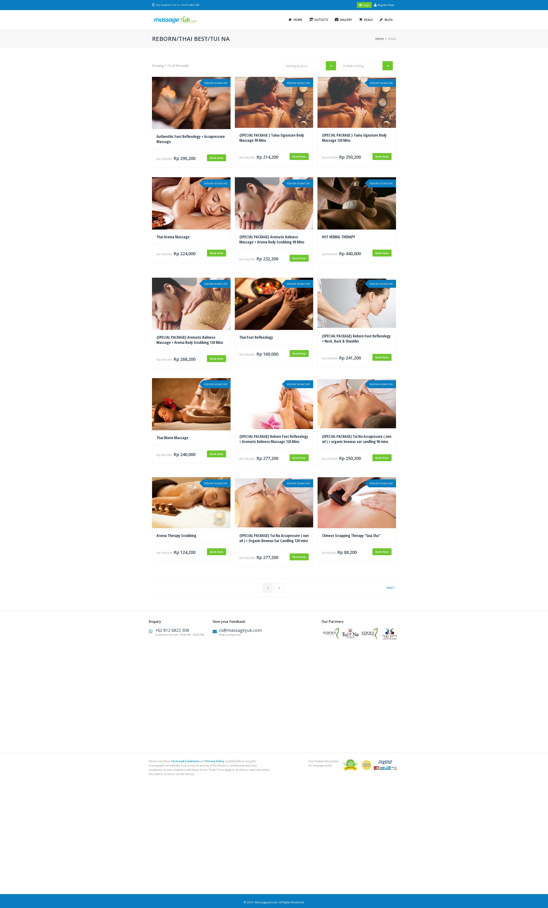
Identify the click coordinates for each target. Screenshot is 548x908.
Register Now (386, 5)
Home (297, 20)
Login (366, 5)
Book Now (216, 158)
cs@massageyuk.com (240, 630)
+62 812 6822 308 (172, 630)
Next (390, 588)
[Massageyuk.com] (181, 20)
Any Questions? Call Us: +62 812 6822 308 (177, 4)
